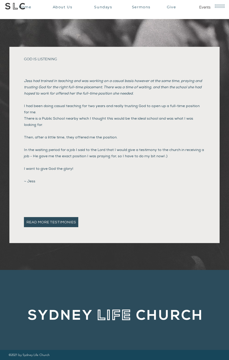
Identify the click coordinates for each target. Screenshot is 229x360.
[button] (220, 6)
